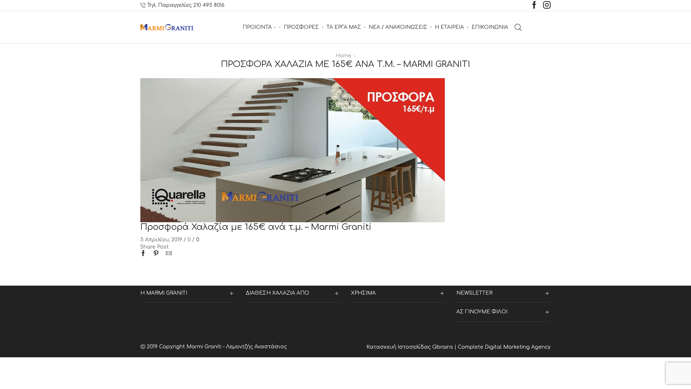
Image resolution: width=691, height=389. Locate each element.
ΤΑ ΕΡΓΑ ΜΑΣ (343, 27)
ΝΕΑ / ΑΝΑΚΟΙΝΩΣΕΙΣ (398, 27)
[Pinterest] (156, 254)
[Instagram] (547, 5)
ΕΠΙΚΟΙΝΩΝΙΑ (489, 27)
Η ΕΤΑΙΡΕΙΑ (449, 27)
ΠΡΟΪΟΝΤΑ (257, 27)
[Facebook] (534, 5)
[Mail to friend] (167, 254)
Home (343, 55)
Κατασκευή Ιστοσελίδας (399, 347)
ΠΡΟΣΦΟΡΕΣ (301, 27)
